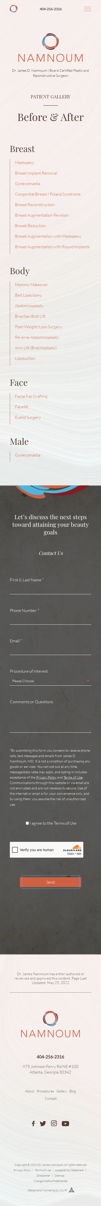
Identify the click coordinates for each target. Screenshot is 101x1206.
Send (50, 882)
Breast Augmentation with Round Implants (52, 246)
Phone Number (24, 610)
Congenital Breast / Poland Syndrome (48, 194)
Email (16, 640)
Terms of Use (73, 777)
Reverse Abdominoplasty (37, 337)
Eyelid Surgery (28, 417)
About (29, 1091)
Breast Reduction (30, 225)
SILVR (63, 1190)
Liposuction (25, 358)
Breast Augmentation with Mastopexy (48, 236)
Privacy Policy (46, 777)
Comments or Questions (31, 701)
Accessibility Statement (69, 1170)
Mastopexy (24, 162)
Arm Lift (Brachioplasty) (36, 347)
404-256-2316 (51, 9)
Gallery (61, 1091)
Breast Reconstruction (35, 204)
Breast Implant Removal (36, 173)
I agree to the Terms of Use (53, 823)
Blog (72, 1091)
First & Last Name (27, 579)
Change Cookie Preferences (50, 1181)
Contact (51, 1098)
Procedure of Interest (29, 671)
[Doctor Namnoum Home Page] (50, 31)
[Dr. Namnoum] (13, 10)
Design (32, 1190)
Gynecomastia (27, 183)
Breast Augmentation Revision (41, 215)
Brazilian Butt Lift (30, 316)
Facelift (21, 406)
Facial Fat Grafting (31, 396)
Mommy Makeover (31, 284)
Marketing (48, 1190)
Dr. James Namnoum (33, 974)
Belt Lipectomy (28, 295)
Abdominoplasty (29, 305)
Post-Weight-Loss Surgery (38, 326)
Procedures (45, 1091)
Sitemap (59, 1175)
